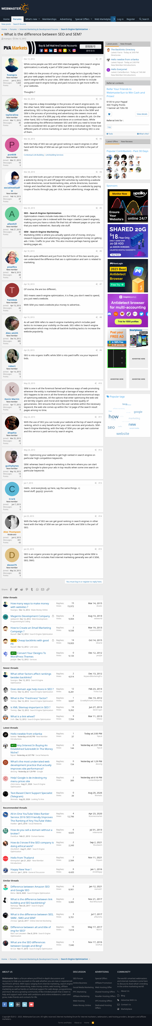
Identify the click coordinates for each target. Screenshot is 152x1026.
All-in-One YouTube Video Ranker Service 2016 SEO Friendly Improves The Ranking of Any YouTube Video (32, 817)
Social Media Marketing (83, 987)
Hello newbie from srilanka (26, 733)
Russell (13, 634)
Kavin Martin (12, 398)
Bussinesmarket (95, 816)
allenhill (12, 223)
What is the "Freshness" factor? (29, 698)
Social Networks (42, 755)
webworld (15, 619)
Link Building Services (54, 155)
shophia (12, 432)
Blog (123, 995)
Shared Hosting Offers (105, 991)
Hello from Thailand (22, 857)
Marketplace (126, 1009)
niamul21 (98, 889)
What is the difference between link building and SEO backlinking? (31, 900)
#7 (101, 284)
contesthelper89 (95, 780)
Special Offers (82, 19)
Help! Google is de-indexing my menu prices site (29, 779)
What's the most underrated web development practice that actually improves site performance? (31, 765)
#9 (101, 350)
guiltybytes (12, 465)
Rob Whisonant (96, 901)
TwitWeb (12, 299)
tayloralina (12, 114)
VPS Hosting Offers (103, 1000)
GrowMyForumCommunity (91, 700)
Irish (12, 719)
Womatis (14, 799)
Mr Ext (13, 948)
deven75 (12, 564)
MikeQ (99, 719)
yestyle (99, 655)
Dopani (99, 860)
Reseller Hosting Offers (105, 996)
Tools (110, 134)
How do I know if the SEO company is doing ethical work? (32, 844)
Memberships (49, 19)
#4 (101, 172)
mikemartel (97, 832)
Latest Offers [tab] (112, 141)
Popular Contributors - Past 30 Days (127, 151)
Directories (116, 55)
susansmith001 (96, 630)
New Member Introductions (123, 65)
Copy (109, 127)
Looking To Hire (37, 799)
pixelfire (12, 266)
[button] (39, 19)
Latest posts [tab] (112, 43)
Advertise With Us (129, 1000)
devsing (14, 771)
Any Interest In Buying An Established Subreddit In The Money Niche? (32, 749)
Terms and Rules (65, 1022)
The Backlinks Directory (123, 49)
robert (12, 366)
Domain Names (37, 836)
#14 (100, 516)
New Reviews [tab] (127, 141)
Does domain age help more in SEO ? (32, 689)
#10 (100, 383)
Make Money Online (39, 610)
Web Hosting (79, 1000)
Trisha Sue (98, 691)
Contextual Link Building (34, 155)
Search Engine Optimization (41, 634)
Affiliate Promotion (103, 982)
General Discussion (36, 872)
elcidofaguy (97, 872)
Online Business (80, 982)
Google (40, 771)
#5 (101, 208)
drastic (99, 606)
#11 (100, 417)
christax (14, 921)
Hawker (14, 823)
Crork (12, 498)
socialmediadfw (12, 189)
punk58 (12, 154)
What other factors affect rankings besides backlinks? (31, 675)
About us (78, 1022)
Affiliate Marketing (81, 996)
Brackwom (97, 845)
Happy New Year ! (21, 869)
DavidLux (14, 836)
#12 (100, 450)
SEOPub (99, 944)
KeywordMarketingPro (93, 676)
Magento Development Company (30, 616)
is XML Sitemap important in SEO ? (30, 707)
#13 (100, 483)
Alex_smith (12, 332)
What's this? (144, 134)
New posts (6, 24)
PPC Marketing (79, 991)
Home (6, 19)
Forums (17, 19)
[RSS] (93, 1022)
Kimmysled (15, 860)
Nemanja (14, 905)
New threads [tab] (126, 43)
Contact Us (126, 1004)
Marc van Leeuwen (18, 933)
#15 (100, 549)
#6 (101, 251)
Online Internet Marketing (40, 921)
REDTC (99, 929)
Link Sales (34, 647)
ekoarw (99, 643)
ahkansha (98, 917)
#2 (101, 99)
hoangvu (8, 38)
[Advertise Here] (138, 358)
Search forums (19, 24)
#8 (101, 317)
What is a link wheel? (23, 716)
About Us (125, 991)
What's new (31, 19)
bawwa (13, 736)
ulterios (14, 872)
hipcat (99, 736)
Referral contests (115, 82)
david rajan (97, 710)
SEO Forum (78, 978)
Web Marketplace (103, 19)
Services (33, 659)
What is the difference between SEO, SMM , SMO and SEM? (32, 916)
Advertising (66, 19)
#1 (101, 59)
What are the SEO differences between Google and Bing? (28, 944)
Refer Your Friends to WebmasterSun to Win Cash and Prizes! (126, 92)
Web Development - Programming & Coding (29, 620)
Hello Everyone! (119, 69)
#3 (101, 139)
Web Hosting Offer (103, 987)
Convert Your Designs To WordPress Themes (28, 654)
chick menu (15, 784)
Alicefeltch (15, 849)
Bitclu (13, 893)
